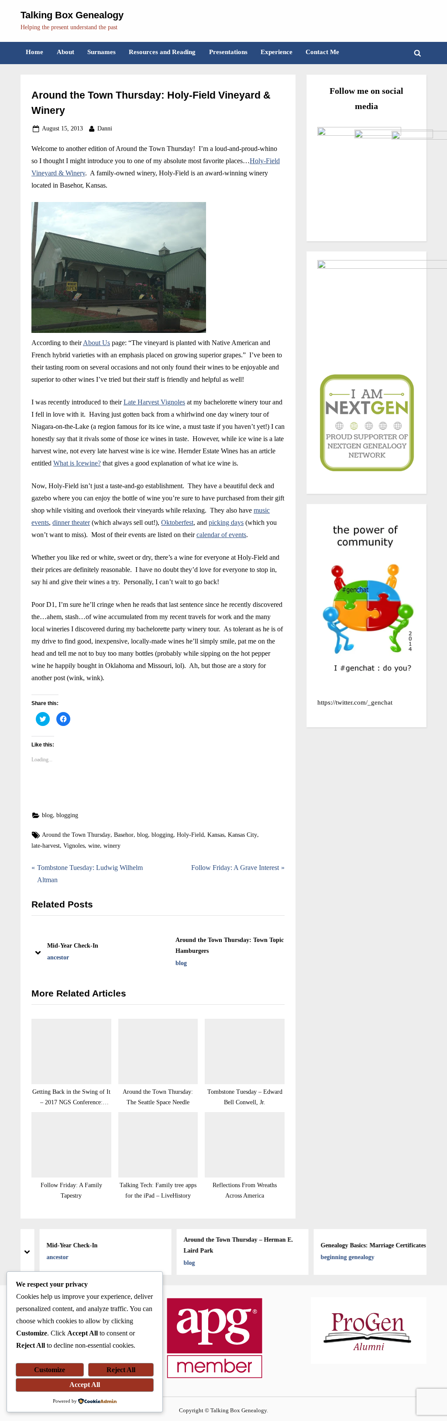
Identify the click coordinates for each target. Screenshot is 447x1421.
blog (47, 815)
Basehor (124, 835)
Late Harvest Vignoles (154, 402)
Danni (104, 128)
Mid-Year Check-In (72, 945)
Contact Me (322, 51)
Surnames (101, 51)
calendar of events (221, 534)
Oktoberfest (177, 522)
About (65, 51)
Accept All (84, 1384)
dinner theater (71, 522)
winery (111, 845)
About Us (96, 342)
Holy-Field (190, 835)
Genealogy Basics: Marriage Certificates (365, 1244)
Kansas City (242, 835)
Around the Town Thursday (76, 835)
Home (34, 51)
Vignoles (74, 845)
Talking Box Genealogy (72, 15)
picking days (226, 522)
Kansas (215, 835)
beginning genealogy (339, 1257)
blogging (67, 815)
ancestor (58, 958)
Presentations (228, 51)
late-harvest (45, 845)
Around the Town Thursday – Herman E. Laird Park (230, 1245)
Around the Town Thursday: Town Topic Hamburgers (229, 945)
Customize (49, 1369)
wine (94, 845)
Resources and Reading (162, 51)
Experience (276, 51)
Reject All (121, 1369)
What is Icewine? (77, 463)
